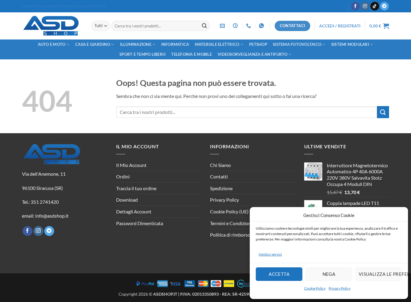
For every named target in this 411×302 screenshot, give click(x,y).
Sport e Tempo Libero (142, 54)
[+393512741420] (262, 26)
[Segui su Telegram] (384, 6)
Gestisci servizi (270, 254)
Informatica (175, 44)
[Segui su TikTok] (374, 6)
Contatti (219, 176)
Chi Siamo (220, 165)
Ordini (123, 176)
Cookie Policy (315, 288)
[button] (339, 25)
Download (127, 200)
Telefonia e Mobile (191, 54)
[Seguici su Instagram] (365, 6)
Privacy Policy (340, 288)
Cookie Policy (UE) (229, 211)
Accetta (279, 274)
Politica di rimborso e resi (236, 235)
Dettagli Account (133, 211)
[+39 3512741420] (249, 26)
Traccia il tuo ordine (136, 188)
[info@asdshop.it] (223, 26)
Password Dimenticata (139, 223)
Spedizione (221, 188)
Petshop (258, 44)
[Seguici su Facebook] (355, 6)
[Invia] (204, 26)
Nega (329, 274)
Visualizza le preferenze (380, 274)
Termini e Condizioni (231, 223)
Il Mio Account (131, 165)
